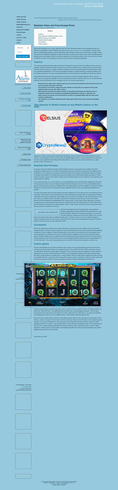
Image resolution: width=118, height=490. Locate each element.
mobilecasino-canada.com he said (76, 50)
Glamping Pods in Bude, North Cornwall (78, 3)
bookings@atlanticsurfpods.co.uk (67, 482)
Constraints (42, 42)
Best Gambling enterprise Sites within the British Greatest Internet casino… (57, 18)
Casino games (42, 44)
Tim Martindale (27, 386)
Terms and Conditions (55, 483)
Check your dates (23, 56)
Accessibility (64, 483)
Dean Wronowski (72, 488)
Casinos (41, 34)
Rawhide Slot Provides (45, 40)
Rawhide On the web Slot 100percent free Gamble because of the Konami (79, 20)
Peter (53, 28)
